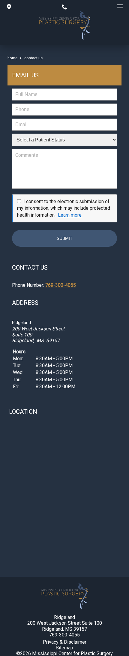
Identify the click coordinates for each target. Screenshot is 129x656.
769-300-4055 (60, 285)
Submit (65, 238)
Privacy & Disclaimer (64, 642)
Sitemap (64, 648)
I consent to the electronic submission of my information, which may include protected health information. (63, 208)
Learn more (70, 215)
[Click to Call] (65, 6)
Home (12, 58)
